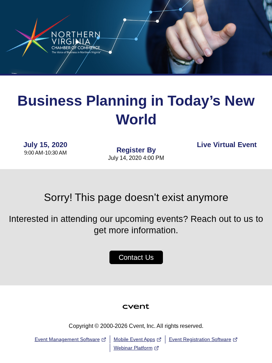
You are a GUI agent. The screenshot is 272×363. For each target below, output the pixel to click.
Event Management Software (67, 339)
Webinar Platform (133, 348)
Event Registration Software (200, 339)
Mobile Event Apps (134, 339)
